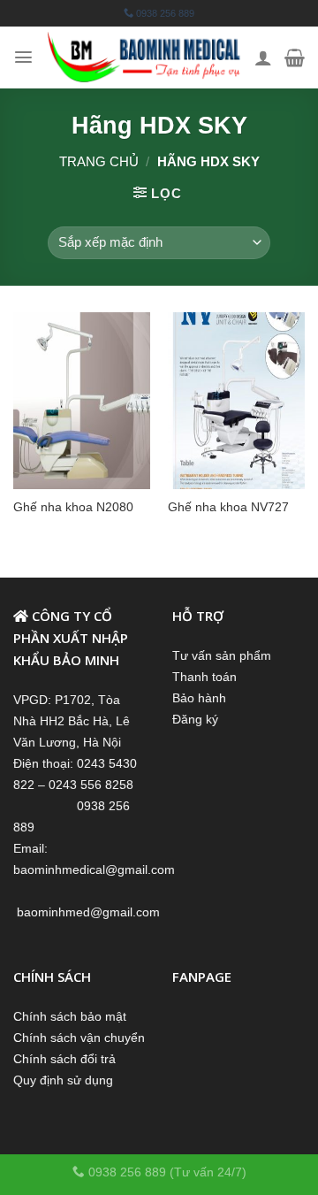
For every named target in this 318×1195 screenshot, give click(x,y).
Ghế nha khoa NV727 (228, 507)
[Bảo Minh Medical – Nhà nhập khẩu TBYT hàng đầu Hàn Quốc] (144, 57)
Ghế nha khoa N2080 (73, 507)
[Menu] (23, 57)
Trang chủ (99, 161)
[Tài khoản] (263, 57)
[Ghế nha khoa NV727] (236, 400)
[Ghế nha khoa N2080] (81, 400)
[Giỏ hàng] (294, 57)
